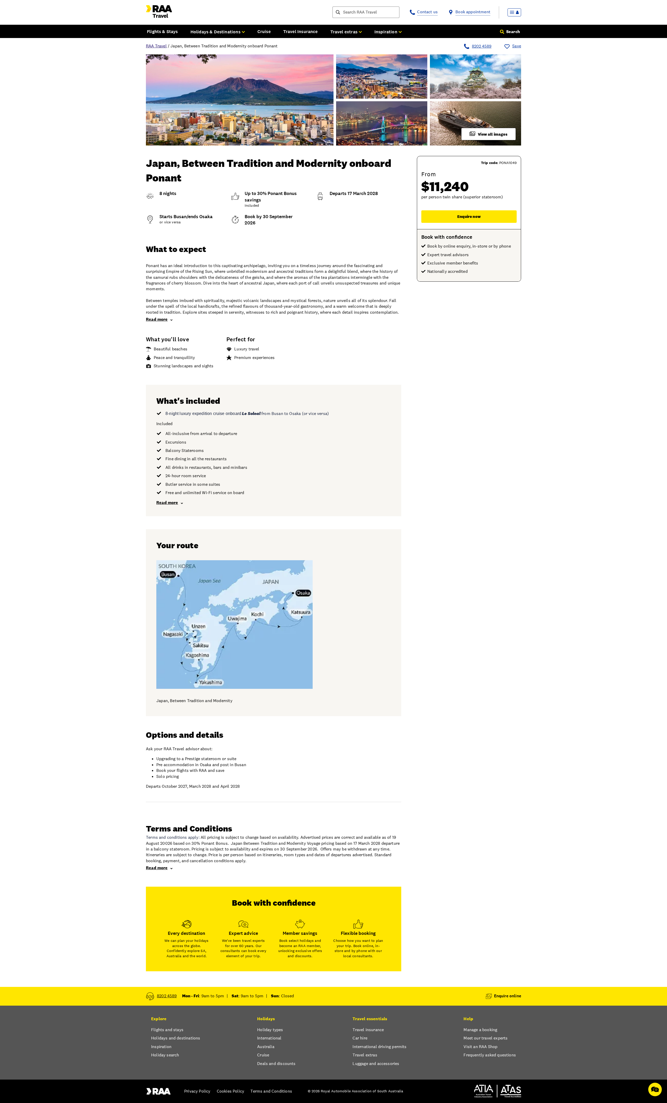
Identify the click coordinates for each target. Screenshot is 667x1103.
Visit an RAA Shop (480, 1046)
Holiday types (270, 1029)
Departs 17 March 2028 (354, 193)
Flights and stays (167, 1029)
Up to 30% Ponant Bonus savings (271, 196)
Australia (265, 1046)
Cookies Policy (230, 1091)
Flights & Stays (162, 31)
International (269, 1038)
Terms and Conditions (271, 1091)
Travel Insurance (300, 31)
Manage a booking (480, 1029)
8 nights (167, 193)
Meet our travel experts (486, 1038)
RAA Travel (156, 46)
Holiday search (165, 1055)
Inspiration (161, 1046)
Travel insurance (368, 1029)
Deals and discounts (276, 1063)
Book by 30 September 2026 (269, 219)
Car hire (360, 1038)
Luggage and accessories (376, 1063)
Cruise (264, 31)
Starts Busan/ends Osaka (186, 216)
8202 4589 (481, 46)
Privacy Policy (197, 1091)
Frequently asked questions (490, 1055)
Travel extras (365, 1055)
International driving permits (379, 1046)
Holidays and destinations (175, 1038)
